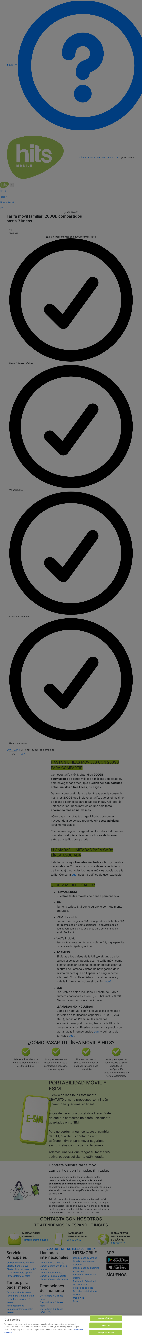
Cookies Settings (105, 1318)
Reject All (106, 1325)
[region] (71, 1325)
